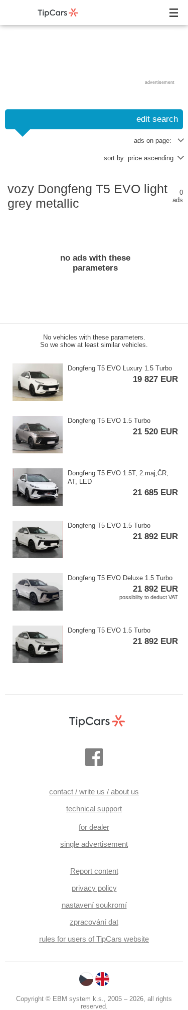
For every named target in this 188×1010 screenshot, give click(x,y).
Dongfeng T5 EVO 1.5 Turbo (123, 426)
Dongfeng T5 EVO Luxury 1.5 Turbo (123, 374)
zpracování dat (94, 922)
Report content (94, 871)
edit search (157, 119)
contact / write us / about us (94, 791)
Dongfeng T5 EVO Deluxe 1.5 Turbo (123, 587)
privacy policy (94, 888)
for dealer (94, 827)
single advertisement (94, 844)
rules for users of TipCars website (94, 939)
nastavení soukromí (94, 905)
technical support (94, 808)
